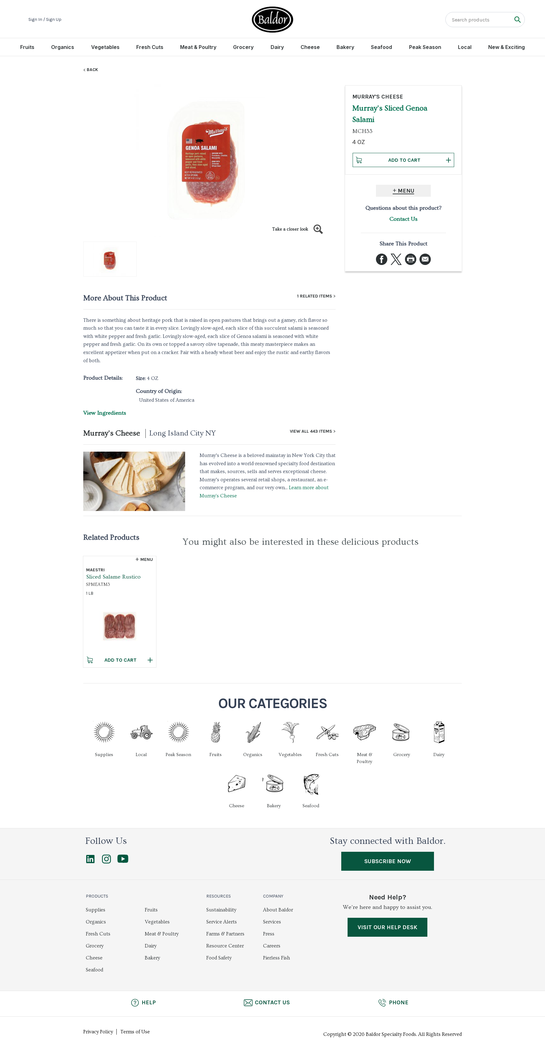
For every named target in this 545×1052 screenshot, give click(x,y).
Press (268, 934)
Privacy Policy (98, 1032)
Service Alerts (221, 922)
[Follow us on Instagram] (106, 862)
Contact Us (404, 219)
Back (92, 69)
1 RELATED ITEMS (314, 296)
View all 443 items (311, 431)
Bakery (345, 47)
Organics (62, 47)
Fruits (27, 47)
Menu (406, 190)
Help (149, 1002)
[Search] (517, 19)
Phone (398, 1002)
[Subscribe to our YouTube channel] (122, 861)
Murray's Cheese (111, 433)
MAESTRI (95, 570)
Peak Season (425, 47)
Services (272, 922)
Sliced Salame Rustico (113, 577)
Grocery (243, 47)
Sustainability (221, 910)
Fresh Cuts (149, 47)
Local (465, 47)
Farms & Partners (225, 934)
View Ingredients (104, 413)
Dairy (277, 47)
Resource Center (225, 946)
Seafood (381, 47)
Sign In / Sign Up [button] (45, 19)
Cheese (310, 47)
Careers (271, 946)
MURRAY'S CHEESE (377, 96)
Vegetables (105, 47)
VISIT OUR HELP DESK (387, 927)
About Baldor (278, 910)
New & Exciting (506, 47)
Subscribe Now (387, 861)
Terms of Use (135, 1032)
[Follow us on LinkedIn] (90, 862)
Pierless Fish (276, 958)
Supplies (95, 910)
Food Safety (218, 958)
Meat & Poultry (198, 47)
